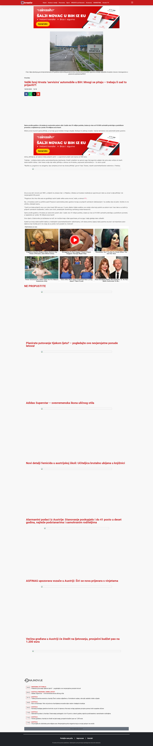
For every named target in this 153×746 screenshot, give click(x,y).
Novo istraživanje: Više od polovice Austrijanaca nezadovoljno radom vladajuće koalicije (58, 703)
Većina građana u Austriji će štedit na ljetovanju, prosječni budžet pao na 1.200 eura (73, 640)
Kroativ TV (106, 2)
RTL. (85, 198)
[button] (26, 94)
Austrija (34, 692)
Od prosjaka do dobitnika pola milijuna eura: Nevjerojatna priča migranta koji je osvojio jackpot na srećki (62, 723)
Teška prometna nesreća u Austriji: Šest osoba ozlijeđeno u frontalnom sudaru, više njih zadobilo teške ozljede (65, 698)
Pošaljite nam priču (66, 738)
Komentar (89, 2)
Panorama (62, 2)
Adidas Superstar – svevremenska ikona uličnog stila (60, 403)
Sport (68, 2)
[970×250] (76, 28)
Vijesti (44, 2)
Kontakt (90, 738)
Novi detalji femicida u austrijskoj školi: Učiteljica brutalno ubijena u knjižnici (75, 463)
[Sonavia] (76, 651)
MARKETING (97, 2)
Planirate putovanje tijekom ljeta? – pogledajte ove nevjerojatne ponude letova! (72, 344)
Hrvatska (27, 78)
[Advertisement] (76, 111)
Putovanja (42, 686)
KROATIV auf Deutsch (77, 2)
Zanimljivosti (50, 692)
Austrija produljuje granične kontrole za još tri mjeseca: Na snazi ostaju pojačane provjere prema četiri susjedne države (67, 708)
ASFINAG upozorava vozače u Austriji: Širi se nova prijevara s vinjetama (72, 580)
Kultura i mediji (52, 2)
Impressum (80, 738)
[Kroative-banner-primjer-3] (76, 169)
